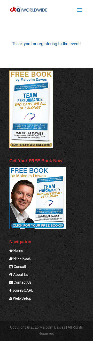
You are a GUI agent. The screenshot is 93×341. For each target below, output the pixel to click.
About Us (20, 275)
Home (18, 251)
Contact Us (22, 282)
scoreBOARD (23, 290)
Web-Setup (21, 298)
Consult (19, 267)
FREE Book (22, 259)
